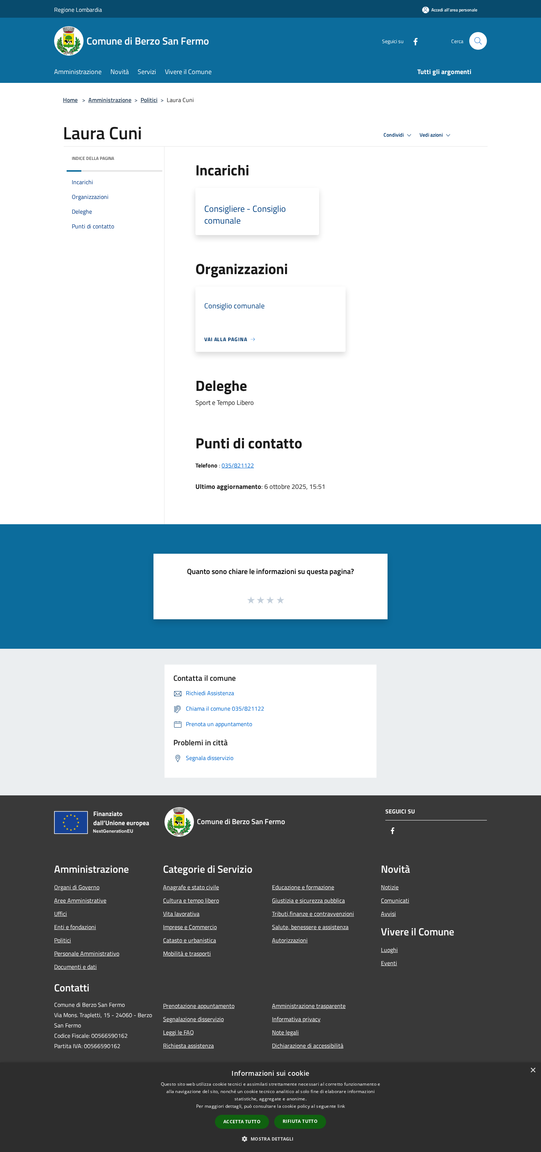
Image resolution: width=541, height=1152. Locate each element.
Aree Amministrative (80, 900)
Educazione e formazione (303, 887)
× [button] (532, 1070)
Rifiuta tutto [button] (300, 1121)
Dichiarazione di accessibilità (307, 1045)
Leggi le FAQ (178, 1032)
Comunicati (395, 900)
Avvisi (388, 913)
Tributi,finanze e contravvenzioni (313, 913)
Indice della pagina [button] (93, 158)
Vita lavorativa (181, 913)
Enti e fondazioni (75, 926)
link (341, 1106)
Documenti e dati (75, 966)
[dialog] (270, 1107)
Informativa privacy (296, 1019)
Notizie (390, 887)
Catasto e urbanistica (189, 940)
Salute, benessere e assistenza (310, 926)
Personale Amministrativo (86, 953)
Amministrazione (109, 99)
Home (70, 99)
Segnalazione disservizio (193, 1019)
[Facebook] (412, 41)
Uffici (60, 913)
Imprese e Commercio (190, 926)
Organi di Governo (76, 887)
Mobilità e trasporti (187, 953)
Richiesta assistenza (188, 1045)
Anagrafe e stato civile (191, 887)
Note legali (285, 1032)
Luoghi (389, 949)
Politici (149, 99)
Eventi (389, 963)
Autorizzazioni (290, 940)
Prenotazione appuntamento (198, 1005)
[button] (270, 1138)
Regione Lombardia (78, 9)
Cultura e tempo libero (191, 900)
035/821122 (238, 465)
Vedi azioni (432, 135)
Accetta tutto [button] (242, 1121)
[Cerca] (478, 41)
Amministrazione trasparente (309, 1005)
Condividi (394, 135)
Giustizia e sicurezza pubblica (308, 900)
